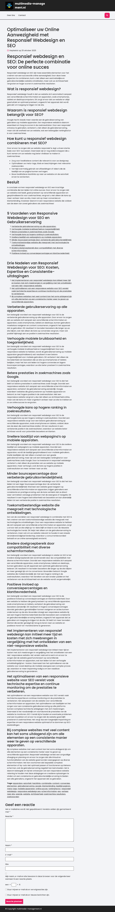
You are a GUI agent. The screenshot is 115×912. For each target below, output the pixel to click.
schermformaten (49, 791)
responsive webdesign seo (29, 791)
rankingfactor (54, 788)
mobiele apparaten (26, 788)
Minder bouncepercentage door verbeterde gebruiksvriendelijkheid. (42, 240)
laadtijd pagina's (63, 786)
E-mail (8, 855)
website (26, 794)
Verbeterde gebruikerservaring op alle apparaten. (34, 226)
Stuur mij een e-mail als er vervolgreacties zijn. (27, 889)
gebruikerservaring (26, 786)
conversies (65, 783)
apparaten (18, 783)
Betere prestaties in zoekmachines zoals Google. (33, 231)
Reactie (9, 816)
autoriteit (27, 783)
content (56, 783)
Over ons (11, 15)
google (38, 786)
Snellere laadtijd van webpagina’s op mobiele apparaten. (37, 237)
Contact (22, 15)
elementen (12, 786)
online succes (42, 788)
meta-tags (12, 788)
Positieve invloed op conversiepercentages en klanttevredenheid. (41, 253)
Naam (8, 845)
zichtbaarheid (37, 794)
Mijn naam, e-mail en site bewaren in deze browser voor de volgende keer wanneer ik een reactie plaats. (37, 877)
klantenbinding (48, 786)
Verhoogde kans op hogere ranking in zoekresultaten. (35, 234)
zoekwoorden (13, 796)
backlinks (36, 783)
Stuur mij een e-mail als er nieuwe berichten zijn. (28, 895)
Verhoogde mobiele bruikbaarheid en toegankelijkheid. (36, 229)
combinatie (46, 783)
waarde (19, 794)
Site (7, 864)
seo (59, 791)
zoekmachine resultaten (54, 794)
